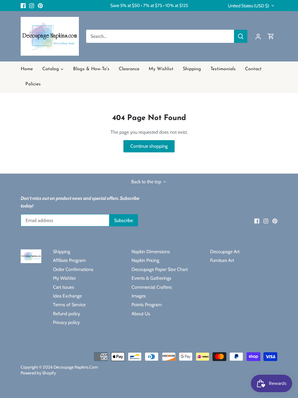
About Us (141, 313)
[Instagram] (31, 5)
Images (139, 296)
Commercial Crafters (152, 287)
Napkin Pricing (145, 260)
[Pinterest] (40, 5)
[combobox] (160, 36)
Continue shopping (149, 146)
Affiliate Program (69, 260)
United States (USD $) (248, 5)
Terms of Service (69, 304)
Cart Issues (63, 287)
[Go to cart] (270, 36)
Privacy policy (66, 322)
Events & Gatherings (151, 278)
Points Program (147, 304)
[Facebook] (23, 5)
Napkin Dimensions (151, 251)
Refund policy (66, 313)
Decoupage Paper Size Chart (160, 269)
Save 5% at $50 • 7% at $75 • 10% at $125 (149, 5)
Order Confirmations (73, 269)
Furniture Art (222, 260)
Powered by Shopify (38, 373)
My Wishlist (64, 278)
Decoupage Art (225, 251)
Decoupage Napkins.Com (76, 367)
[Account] (258, 36)
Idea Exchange (67, 296)
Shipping (61, 251)
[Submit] (240, 36)
